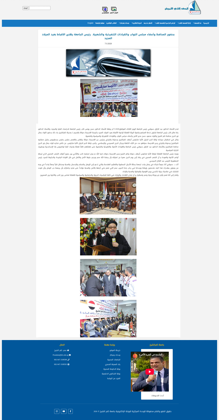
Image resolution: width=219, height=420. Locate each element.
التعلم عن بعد (148, 23)
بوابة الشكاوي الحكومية (111, 373)
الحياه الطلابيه (137, 23)
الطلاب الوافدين (111, 23)
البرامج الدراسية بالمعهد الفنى (165, 23)
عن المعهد (197, 23)
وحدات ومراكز (124, 23)
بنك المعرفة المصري (112, 364)
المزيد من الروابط (113, 378)
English (90, 23)
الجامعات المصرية (113, 359)
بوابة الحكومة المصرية (111, 369)
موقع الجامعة (99, 23)
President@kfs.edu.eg (61, 355)
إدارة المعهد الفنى (185, 23)
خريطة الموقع (115, 350)
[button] (70, 411)
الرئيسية (206, 23)
